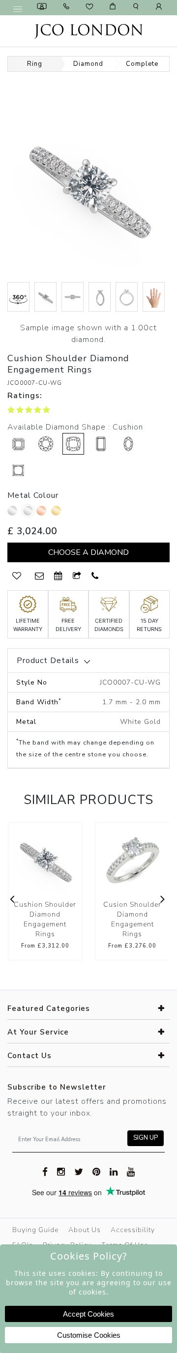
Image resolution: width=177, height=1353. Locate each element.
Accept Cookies (88, 1314)
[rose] (42, 513)
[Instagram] (61, 1171)
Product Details (48, 660)
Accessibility (133, 1230)
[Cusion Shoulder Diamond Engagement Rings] (60, 860)
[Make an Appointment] (43, 6)
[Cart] (114, 6)
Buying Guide (35, 1230)
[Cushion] (73, 444)
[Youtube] (131, 1171)
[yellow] (57, 513)
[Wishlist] (91, 6)
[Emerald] (101, 444)
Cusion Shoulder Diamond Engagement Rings (59, 919)
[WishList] (16, 576)
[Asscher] (18, 444)
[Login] (160, 6)
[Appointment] (58, 576)
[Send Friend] (77, 576)
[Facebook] (45, 1171)
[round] (46, 444)
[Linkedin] (114, 1171)
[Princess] (18, 470)
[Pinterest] (96, 1171)
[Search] (137, 6)
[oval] (128, 444)
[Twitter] (79, 1171)
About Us (84, 1230)
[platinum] (13, 513)
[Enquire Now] (39, 576)
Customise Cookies (88, 1335)
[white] (28, 511)
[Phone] (68, 6)
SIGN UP (145, 1137)
